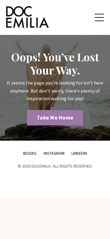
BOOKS (30, 153)
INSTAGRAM (54, 153)
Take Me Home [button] (55, 117)
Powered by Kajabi (55, 182)
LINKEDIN (79, 153)
